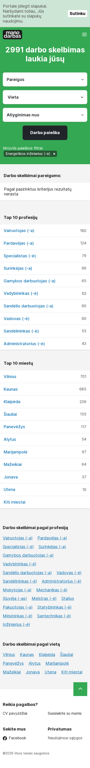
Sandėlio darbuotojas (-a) (29, 306)
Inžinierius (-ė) (16, 624)
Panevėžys (14, 426)
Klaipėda (12, 401)
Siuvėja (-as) (15, 598)
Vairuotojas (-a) (19, 230)
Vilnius (10, 376)
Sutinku (77, 13)
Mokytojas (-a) (17, 589)
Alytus (10, 439)
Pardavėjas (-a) (19, 243)
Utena (9, 489)
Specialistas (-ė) (20, 255)
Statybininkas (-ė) (54, 607)
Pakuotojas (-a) (18, 607)
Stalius (67, 598)
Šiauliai (10, 414)
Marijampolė (15, 452)
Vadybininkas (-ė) (21, 293)
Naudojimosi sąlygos (65, 738)
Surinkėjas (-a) (18, 268)
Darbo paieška (45, 132)
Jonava (11, 477)
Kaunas (11, 389)
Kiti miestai (14, 502)
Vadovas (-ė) (17, 318)
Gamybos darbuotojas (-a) (30, 280)
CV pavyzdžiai (15, 713)
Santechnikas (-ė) (54, 615)
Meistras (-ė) (44, 598)
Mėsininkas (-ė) (17, 615)
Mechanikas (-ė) (51, 589)
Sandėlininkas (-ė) (21, 331)
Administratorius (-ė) (24, 343)
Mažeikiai (13, 464)
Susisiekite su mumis (65, 713)
